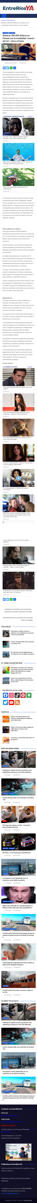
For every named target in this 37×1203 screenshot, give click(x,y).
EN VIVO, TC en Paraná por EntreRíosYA (17, 853)
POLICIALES (12, 33)
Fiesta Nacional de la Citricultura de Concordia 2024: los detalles (18, 619)
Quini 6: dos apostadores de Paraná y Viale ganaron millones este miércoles (21, 718)
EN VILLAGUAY (6, 929)
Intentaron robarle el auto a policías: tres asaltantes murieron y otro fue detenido (22, 632)
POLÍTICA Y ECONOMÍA (8, 901)
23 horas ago (7, 967)
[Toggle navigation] (8, 16)
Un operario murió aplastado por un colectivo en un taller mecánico (22, 653)
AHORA (4, 821)
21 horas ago (7, 883)
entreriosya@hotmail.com (10, 1193)
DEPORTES (5, 848)
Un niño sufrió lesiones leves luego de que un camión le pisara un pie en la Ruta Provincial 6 (18, 935)
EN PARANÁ (5, 33)
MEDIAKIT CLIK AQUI (8, 1125)
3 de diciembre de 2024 (10, 63)
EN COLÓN (5, 793)
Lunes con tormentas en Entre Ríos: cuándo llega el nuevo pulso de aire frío (22, 679)
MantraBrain (28, 1200)
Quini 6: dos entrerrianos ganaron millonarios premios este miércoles (22, 728)
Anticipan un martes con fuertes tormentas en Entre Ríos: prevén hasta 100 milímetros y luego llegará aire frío (22, 670)
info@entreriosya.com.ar (9, 1115)
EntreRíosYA (22, 63)
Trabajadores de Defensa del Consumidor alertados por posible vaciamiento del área (18, 610)
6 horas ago (7, 775)
